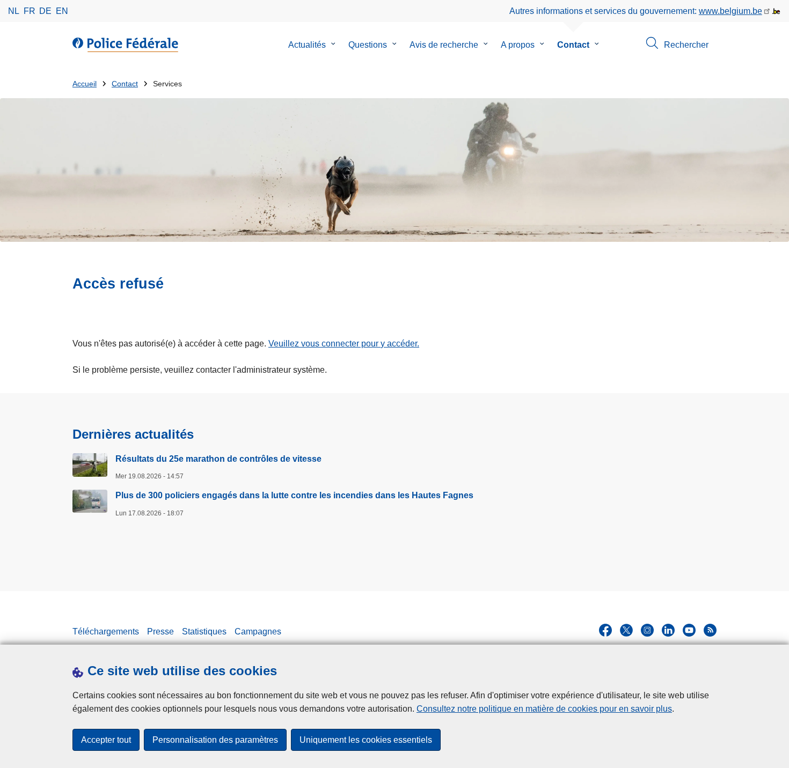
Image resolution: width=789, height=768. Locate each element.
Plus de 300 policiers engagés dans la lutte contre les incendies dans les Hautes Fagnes (294, 495)
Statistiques (204, 631)
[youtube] (689, 630)
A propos (518, 44)
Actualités (307, 44)
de (45, 11)
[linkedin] (668, 630)
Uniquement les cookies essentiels (365, 739)
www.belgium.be (730, 11)
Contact (573, 44)
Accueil (84, 84)
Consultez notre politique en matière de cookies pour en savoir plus (544, 708)
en (62, 11)
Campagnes (258, 631)
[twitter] (626, 630)
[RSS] (710, 630)
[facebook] (605, 630)
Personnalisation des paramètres (215, 739)
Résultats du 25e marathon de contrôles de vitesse (218, 458)
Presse (160, 631)
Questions (367, 44)
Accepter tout (106, 739)
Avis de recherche (444, 44)
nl (13, 11)
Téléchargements (105, 631)
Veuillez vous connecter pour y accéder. (343, 343)
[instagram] (647, 630)
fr (29, 11)
